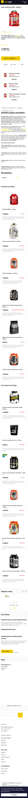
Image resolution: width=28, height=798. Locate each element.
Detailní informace (5, 44)
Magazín (3, 773)
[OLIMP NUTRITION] (7, 596)
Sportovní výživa (4, 768)
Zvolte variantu (9, 58)
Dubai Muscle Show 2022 (8, 629)
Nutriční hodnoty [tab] (11, 108)
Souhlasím (14, 794)
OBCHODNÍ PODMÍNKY (6, 738)
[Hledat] (23, 1)
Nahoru (14, 608)
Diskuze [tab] (11, 110)
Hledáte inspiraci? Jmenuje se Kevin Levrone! (11, 637)
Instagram (5, 730)
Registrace (3, 754)
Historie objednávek (5, 757)
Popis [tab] (3, 108)
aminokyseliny (4, 129)
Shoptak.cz (17, 785)
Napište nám (3, 742)
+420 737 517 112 (7, 728)
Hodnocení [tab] (5, 110)
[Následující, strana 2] (14, 602)
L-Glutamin (9, 130)
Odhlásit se (3, 761)
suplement (17, 35)
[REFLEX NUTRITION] (21, 596)
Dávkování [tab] (19, 108)
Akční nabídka (4, 771)
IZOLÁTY (18, 177)
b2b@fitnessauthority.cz (8, 727)
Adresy (2, 759)
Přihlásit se (21, 715)
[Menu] (2, 1)
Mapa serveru (4, 745)
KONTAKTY (3, 740)
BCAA (24, 129)
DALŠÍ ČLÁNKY (5, 651)
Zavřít (8, 63)
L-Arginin (3, 130)
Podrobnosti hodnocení (6, 32)
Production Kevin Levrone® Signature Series (14, 619)
